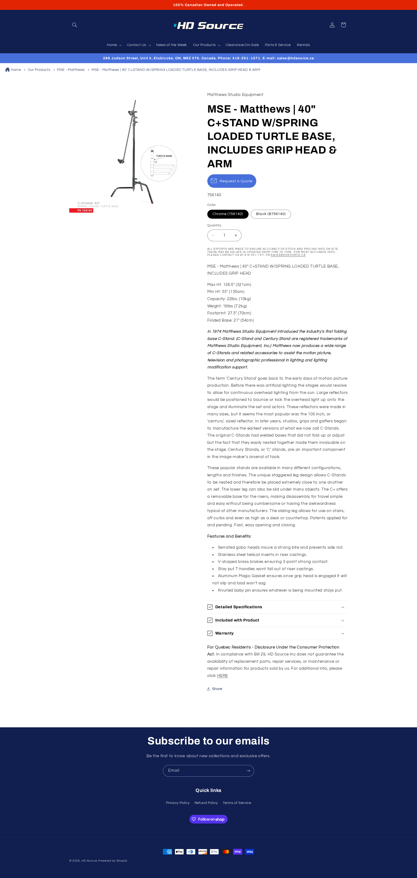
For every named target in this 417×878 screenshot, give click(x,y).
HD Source (89, 860)
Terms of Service (237, 803)
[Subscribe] (248, 771)
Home (16, 70)
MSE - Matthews (71, 70)
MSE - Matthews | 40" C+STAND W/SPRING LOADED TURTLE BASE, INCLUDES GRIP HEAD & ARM (175, 70)
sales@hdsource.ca (288, 255)
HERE (222, 676)
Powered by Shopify (112, 860)
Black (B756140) (271, 214)
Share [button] (217, 689)
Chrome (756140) (228, 214)
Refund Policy (206, 803)
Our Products (39, 70)
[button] (74, 24)
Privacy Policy (178, 803)
